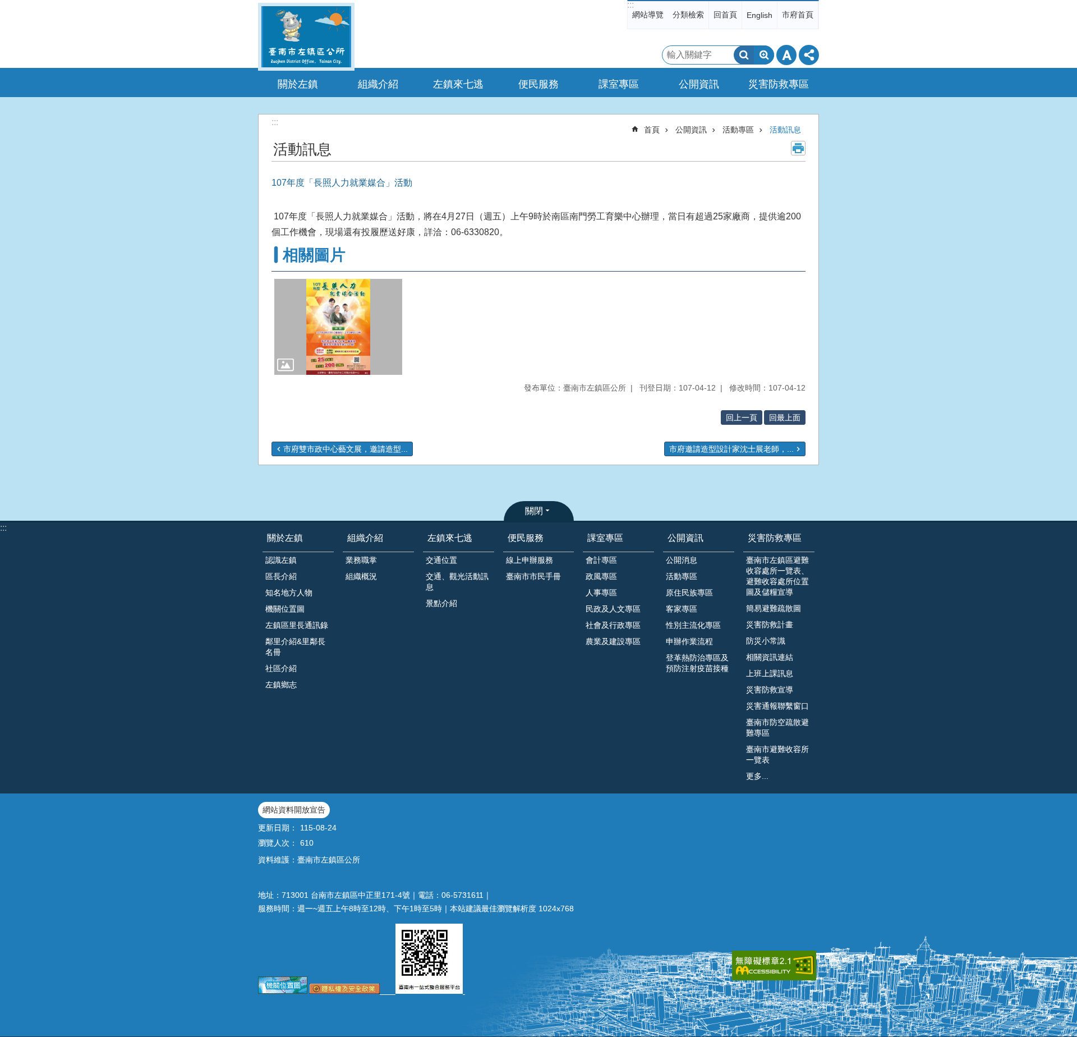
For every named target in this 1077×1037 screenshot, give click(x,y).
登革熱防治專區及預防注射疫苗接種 (697, 663)
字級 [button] (786, 55)
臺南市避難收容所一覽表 (777, 754)
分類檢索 (688, 14)
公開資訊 (691, 129)
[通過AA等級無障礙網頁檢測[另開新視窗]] (774, 965)
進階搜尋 (764, 55)
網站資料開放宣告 (294, 809)
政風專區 (601, 576)
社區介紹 (281, 668)
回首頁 (725, 14)
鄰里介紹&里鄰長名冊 (295, 647)
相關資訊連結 (769, 657)
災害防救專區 (775, 538)
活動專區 (738, 129)
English (759, 15)
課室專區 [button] (619, 84)
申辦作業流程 (689, 641)
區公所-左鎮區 (306, 37)
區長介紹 (281, 576)
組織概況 (361, 576)
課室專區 (605, 538)
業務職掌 (361, 560)
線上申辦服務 (529, 560)
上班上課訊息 (769, 673)
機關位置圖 (285, 608)
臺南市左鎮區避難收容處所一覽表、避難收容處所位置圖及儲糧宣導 (777, 576)
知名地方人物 (288, 592)
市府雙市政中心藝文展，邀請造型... (345, 448)
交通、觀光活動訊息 (457, 581)
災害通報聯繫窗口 (777, 705)
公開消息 (681, 560)
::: (630, 5)
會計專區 (601, 560)
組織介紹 (365, 538)
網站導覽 (648, 14)
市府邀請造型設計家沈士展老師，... (731, 448)
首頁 (652, 129)
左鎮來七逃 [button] (458, 84)
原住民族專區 (689, 592)
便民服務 (526, 538)
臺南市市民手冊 (533, 576)
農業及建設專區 (613, 641)
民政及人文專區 (613, 608)
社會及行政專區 (613, 625)
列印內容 (798, 148)
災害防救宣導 (769, 689)
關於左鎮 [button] (298, 84)
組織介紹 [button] (378, 84)
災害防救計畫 (769, 624)
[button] (338, 327)
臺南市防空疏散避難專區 (777, 727)
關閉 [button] (534, 511)
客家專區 (681, 608)
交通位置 (441, 560)
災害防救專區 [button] (778, 84)
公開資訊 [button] (699, 84)
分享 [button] (809, 55)
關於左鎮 (285, 538)
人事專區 (601, 592)
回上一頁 (741, 417)
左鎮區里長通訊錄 (296, 625)
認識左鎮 (281, 560)
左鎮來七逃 (449, 538)
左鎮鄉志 (281, 684)
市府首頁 (797, 14)
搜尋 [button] (744, 55)
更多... (757, 776)
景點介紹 (441, 603)
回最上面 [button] (784, 417)
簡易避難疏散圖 (773, 608)
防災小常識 (765, 640)
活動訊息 (785, 129)
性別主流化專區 (693, 625)
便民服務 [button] (538, 84)
